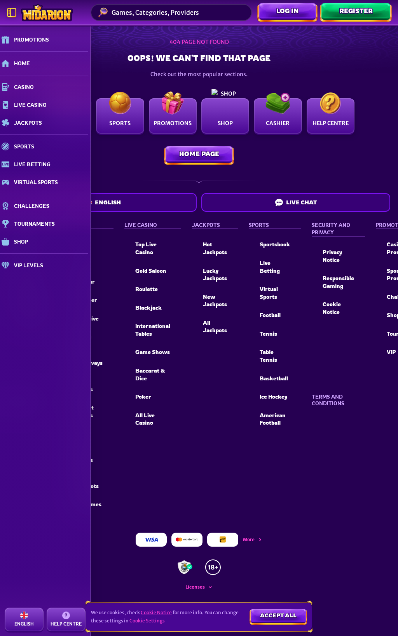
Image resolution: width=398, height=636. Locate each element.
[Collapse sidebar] (11, 12)
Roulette (146, 289)
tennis (268, 333)
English (108, 202)
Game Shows (152, 351)
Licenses (195, 587)
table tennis (268, 355)
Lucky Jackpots (215, 274)
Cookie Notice (332, 308)
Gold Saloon (150, 270)
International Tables (152, 329)
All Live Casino (145, 419)
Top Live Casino (146, 248)
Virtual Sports (269, 293)
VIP (391, 351)
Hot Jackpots (215, 248)
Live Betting (270, 267)
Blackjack (148, 307)
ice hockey (273, 396)
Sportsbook (275, 244)
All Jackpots (215, 326)
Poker (143, 396)
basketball (274, 378)
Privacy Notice (332, 256)
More (249, 539)
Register (356, 11)
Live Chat (301, 202)
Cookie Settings (147, 621)
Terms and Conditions (328, 400)
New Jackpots (215, 300)
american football (273, 419)
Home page (199, 154)
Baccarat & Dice (150, 374)
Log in (287, 11)
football (270, 315)
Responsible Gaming (338, 282)
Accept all (278, 615)
